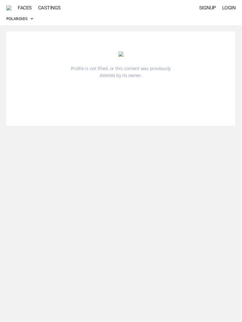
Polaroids (17, 18)
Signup (207, 8)
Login (229, 8)
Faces (25, 8)
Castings (49, 8)
